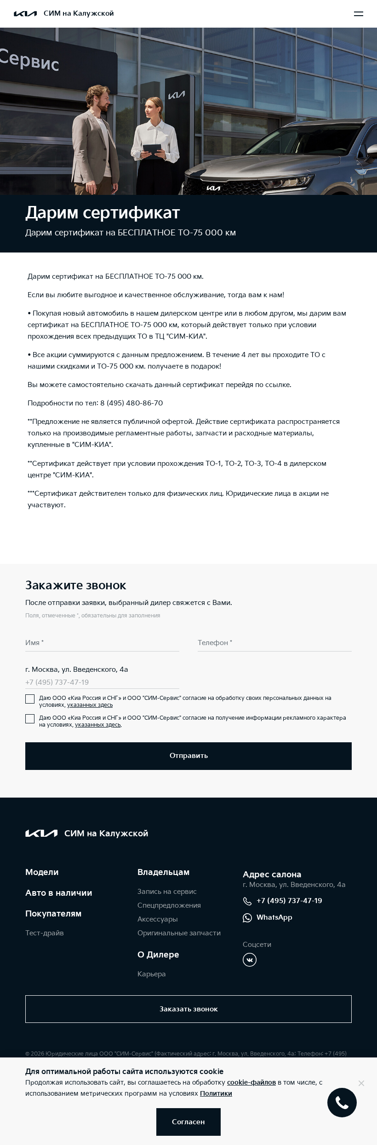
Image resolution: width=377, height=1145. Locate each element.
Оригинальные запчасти (179, 933)
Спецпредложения (169, 905)
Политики (216, 1094)
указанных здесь (90, 705)
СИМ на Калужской (79, 13)
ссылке (277, 385)
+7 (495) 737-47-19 (57, 682)
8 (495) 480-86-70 (131, 403)
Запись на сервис (167, 891)
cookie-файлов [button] (251, 1082)
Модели (42, 872)
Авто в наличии (58, 893)
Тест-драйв (44, 933)
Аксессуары (157, 919)
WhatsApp (274, 917)
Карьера (151, 974)
